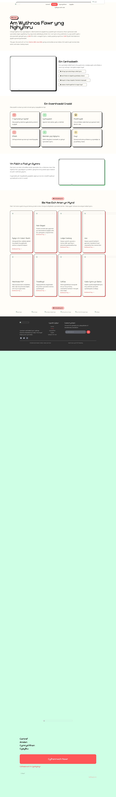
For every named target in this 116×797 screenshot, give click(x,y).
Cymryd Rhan (63, 4)
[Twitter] (24, 338)
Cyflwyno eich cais (60, 7)
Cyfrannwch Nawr (58, 759)
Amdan (54, 4)
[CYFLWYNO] (88, 332)
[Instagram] (27, 338)
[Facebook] (21, 338)
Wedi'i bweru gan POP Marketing (75, 343)
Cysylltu (71, 4)
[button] (58, 308)
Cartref (48, 4)
